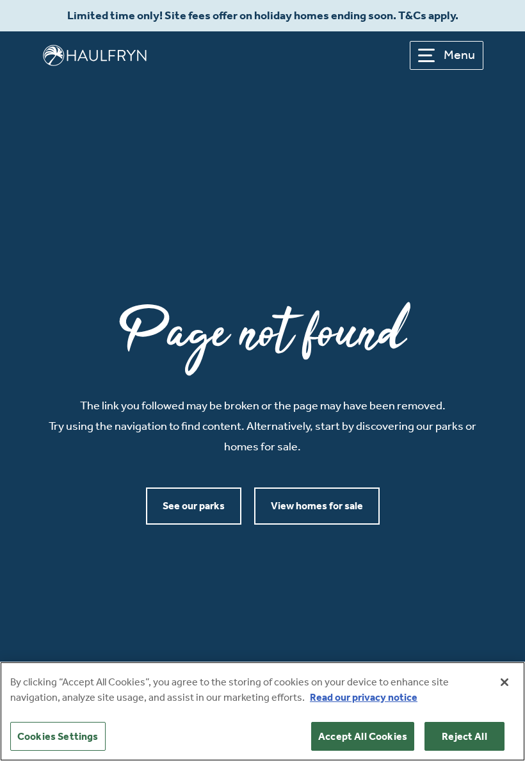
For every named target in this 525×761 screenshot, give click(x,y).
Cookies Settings (58, 736)
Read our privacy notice (363, 697)
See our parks (194, 506)
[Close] (504, 682)
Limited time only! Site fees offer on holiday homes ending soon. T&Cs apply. (262, 16)
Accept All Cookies (362, 736)
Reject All (464, 736)
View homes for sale (317, 506)
